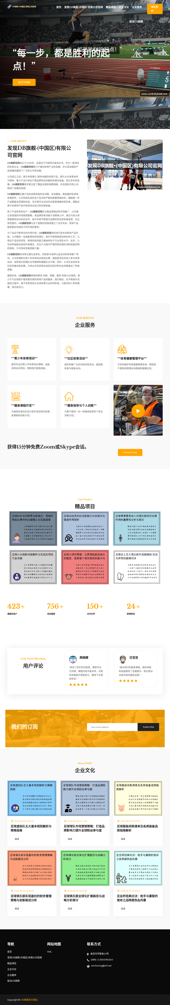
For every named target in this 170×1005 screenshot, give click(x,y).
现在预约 (154, 8)
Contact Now (130, 452)
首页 (58, 7)
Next (165, 64)
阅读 (17, 839)
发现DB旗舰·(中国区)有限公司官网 (83, 7)
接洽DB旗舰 (136, 21)
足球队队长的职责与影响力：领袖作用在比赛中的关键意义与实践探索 (33, 536)
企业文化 (124, 7)
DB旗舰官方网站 (29, 999)
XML (49, 951)
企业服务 (137, 7)
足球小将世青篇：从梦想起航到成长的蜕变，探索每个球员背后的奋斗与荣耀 (85, 574)
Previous (5, 64)
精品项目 (111, 7)
